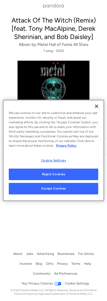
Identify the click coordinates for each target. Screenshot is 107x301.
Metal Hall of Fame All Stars (62, 44)
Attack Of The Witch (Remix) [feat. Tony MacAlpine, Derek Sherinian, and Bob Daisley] (54, 28)
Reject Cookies (53, 174)
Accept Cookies (53, 188)
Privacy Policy (66, 145)
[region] (54, 150)
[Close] (97, 106)
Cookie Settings (53, 160)
